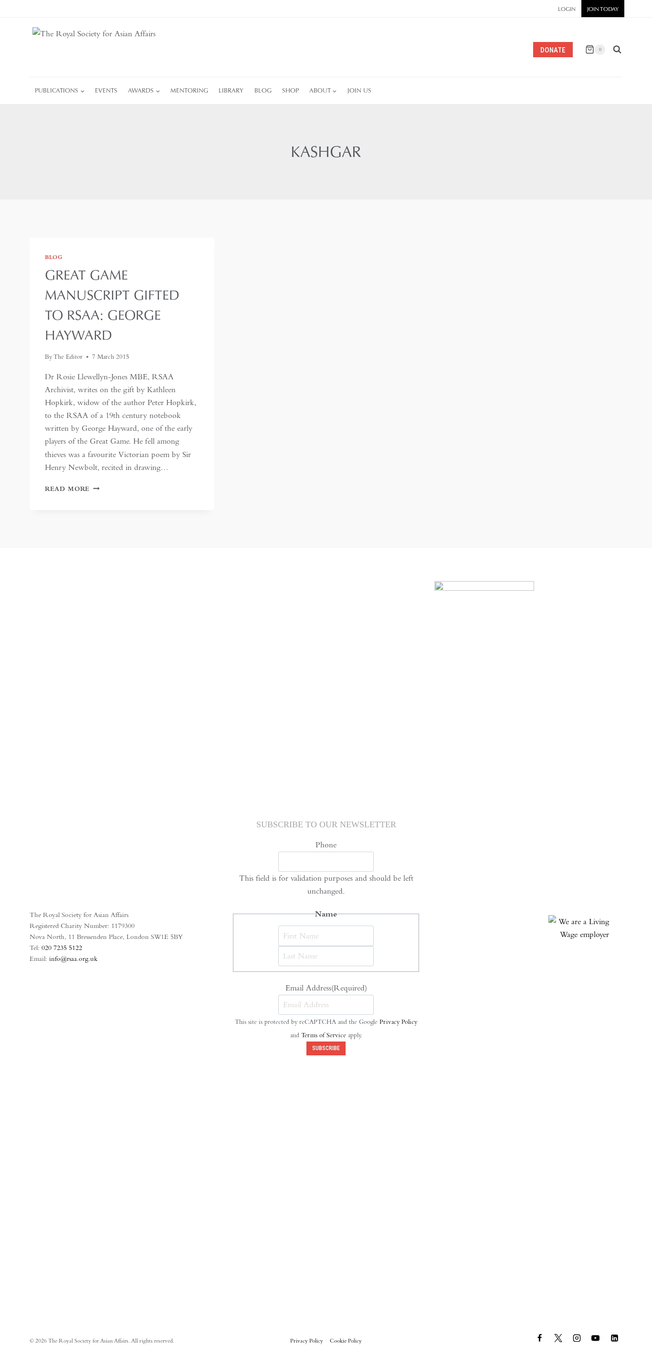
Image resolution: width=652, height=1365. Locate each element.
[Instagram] (577, 1338)
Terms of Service (323, 1035)
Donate (553, 50)
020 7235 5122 (62, 947)
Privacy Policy (398, 1022)
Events (106, 90)
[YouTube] (596, 1338)
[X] (558, 1338)
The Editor (68, 357)
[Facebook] (540, 1338)
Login (567, 9)
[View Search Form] (617, 49)
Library (231, 90)
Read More (72, 489)
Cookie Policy (346, 1340)
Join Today (603, 9)
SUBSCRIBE (326, 1048)
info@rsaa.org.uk (73, 958)
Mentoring (189, 90)
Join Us (359, 90)
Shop (290, 90)
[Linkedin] (614, 1338)
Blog (263, 90)
